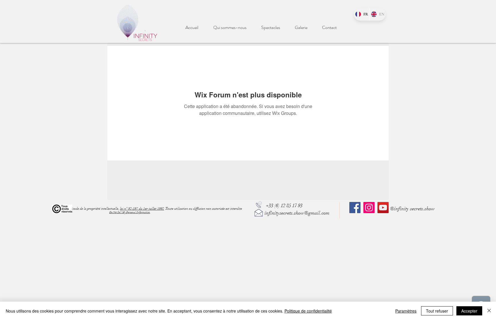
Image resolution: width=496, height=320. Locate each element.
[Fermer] (489, 310)
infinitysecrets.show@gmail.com (297, 213)
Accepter (469, 311)
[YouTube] (383, 207)
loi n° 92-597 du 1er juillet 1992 (142, 209)
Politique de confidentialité (308, 311)
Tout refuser (437, 311)
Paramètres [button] (405, 311)
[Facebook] (355, 207)
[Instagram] (369, 207)
